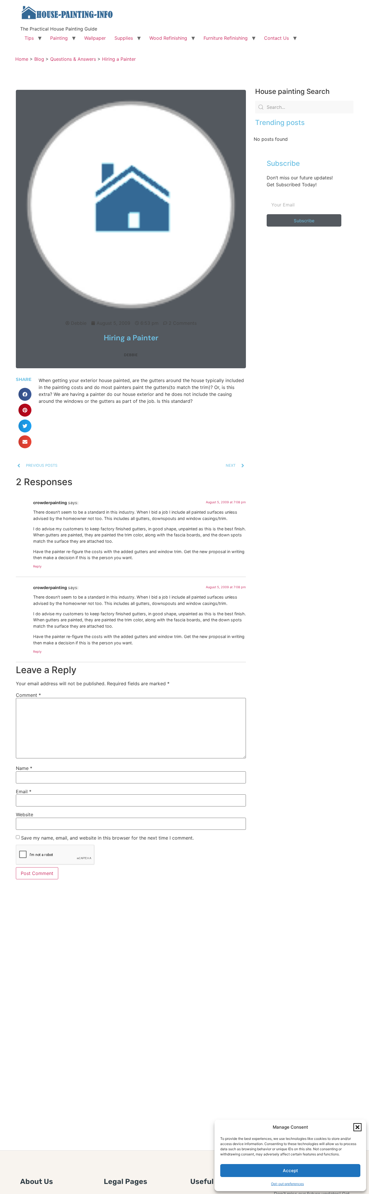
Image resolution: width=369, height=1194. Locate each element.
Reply (37, 566)
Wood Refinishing (168, 38)
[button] (357, 1127)
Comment (28, 695)
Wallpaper (95, 38)
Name (24, 768)
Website (24, 814)
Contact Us (276, 38)
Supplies (123, 38)
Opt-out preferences (287, 1184)
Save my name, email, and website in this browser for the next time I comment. (107, 838)
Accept (290, 1170)
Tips (29, 38)
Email (23, 791)
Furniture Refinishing (226, 38)
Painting (59, 38)
